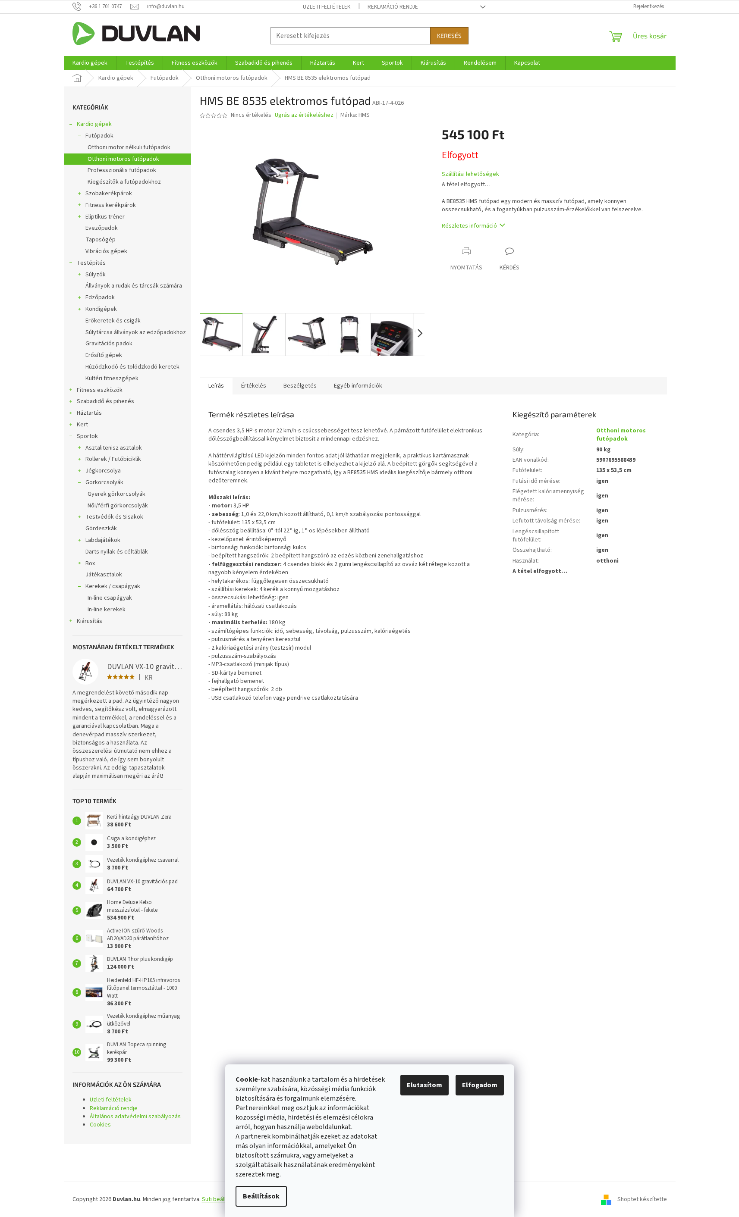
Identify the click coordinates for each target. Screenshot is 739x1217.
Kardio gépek (94, 124)
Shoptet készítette (642, 1199)
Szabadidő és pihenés (105, 401)
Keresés (449, 35)
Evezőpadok (101, 228)
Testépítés (91, 263)
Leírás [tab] (216, 386)
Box (90, 563)
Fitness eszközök (100, 390)
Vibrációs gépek (106, 251)
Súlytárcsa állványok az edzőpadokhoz (135, 332)
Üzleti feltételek (326, 7)
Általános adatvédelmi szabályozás (135, 1116)
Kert (82, 424)
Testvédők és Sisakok (114, 517)
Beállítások (261, 1196)
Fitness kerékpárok (110, 205)
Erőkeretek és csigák (113, 320)
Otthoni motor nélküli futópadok (129, 147)
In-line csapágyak (110, 598)
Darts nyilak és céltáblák (116, 551)
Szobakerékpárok (108, 193)
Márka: (355, 115)
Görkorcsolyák (104, 482)
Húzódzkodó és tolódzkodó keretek (132, 367)
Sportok (87, 436)
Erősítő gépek (103, 355)
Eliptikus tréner (105, 217)
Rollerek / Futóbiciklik (113, 459)
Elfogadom (479, 1085)
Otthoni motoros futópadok (123, 159)
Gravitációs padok (108, 343)
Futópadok (99, 135)
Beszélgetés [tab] (300, 386)
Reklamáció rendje (393, 7)
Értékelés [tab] (253, 386)
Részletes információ (469, 226)
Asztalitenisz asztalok (113, 448)
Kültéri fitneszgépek (111, 378)
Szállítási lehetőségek (470, 174)
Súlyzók (95, 274)
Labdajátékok (102, 540)
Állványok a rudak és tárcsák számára (133, 286)
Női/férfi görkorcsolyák (118, 505)
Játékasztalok (103, 574)
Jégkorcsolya (103, 470)
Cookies (100, 1124)
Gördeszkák (101, 528)
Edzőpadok (100, 297)
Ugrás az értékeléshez (304, 115)
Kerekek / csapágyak (112, 586)
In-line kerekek (107, 609)
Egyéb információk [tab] (358, 386)
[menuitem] (90, 63)
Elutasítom (424, 1085)
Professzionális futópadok (122, 170)
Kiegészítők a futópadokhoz (124, 182)
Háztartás (89, 413)
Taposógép (100, 239)
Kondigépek (101, 309)
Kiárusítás (89, 621)
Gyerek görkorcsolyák (116, 494)
